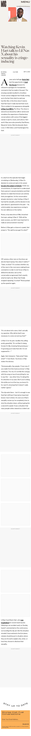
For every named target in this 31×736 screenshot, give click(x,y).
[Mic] (3, 4)
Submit (26, 724)
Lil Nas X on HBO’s (7, 109)
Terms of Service (25, 726)
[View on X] (15, 245)
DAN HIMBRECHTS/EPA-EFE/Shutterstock (23, 6)
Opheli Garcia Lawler (4, 73)
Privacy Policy (6, 727)
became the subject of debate (11, 186)
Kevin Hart (25, 79)
